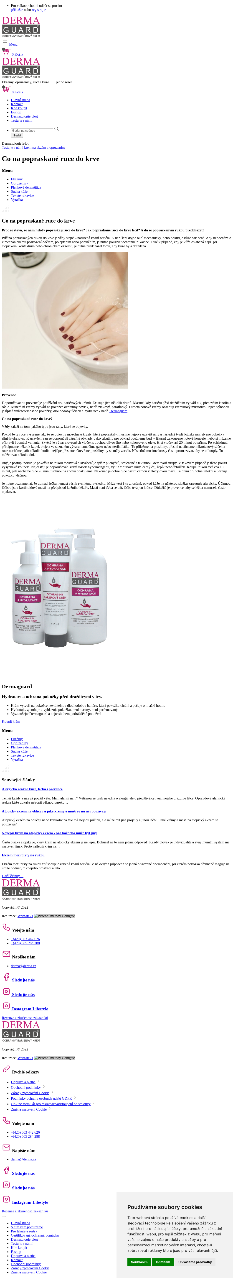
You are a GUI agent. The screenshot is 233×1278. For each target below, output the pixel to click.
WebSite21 (25, 916)
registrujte (39, 10)
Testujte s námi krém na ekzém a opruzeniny (34, 147)
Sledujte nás (23, 980)
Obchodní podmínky (26, 1087)
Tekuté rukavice (22, 195)
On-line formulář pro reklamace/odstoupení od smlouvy (51, 1104)
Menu (13, 44)
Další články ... (12, 876)
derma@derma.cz (23, 966)
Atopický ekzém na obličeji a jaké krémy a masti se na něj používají (54, 811)
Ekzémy (17, 179)
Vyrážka (17, 200)
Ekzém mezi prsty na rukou (23, 855)
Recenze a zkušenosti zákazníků (25, 1018)
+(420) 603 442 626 (25, 939)
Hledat (17, 135)
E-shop (16, 112)
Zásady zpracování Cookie (30, 1093)
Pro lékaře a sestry (24, 1231)
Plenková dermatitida (26, 187)
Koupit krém (11, 721)
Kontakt (17, 104)
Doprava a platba (23, 1082)
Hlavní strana (20, 100)
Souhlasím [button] (139, 1262)
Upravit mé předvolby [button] (195, 1262)
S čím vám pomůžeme (27, 1227)
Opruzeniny (19, 183)
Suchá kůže (19, 191)
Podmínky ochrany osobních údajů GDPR (41, 1098)
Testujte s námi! (22, 1243)
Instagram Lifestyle (29, 1009)
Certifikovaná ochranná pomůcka (35, 1235)
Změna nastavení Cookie (29, 1109)
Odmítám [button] (163, 1262)
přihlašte (17, 10)
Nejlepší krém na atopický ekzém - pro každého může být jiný (49, 833)
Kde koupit (19, 108)
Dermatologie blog (24, 116)
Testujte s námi (21, 120)
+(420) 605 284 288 (25, 943)
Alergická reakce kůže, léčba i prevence (32, 789)
